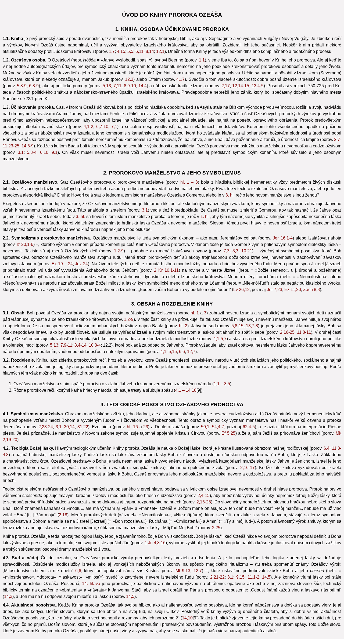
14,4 (142, 85)
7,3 (227, 251)
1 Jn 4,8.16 (155, 542)
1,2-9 (119, 251)
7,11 (117, 85)
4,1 (163, 351)
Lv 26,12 (241, 289)
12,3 (129, 79)
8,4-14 (80, 345)
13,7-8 (252, 326)
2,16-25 (287, 332)
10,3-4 (95, 345)
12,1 (160, 51)
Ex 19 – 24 (62, 264)
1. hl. (205, 216)
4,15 (121, 51)
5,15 (173, 351)
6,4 (326, 448)
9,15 (240, 577)
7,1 (114, 126)
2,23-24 (45, 426)
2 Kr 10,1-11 (166, 270)
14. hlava (91, 583)
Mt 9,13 (183, 570)
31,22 (82, 426)
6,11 (139, 51)
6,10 (44, 152)
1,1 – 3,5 (222, 384)
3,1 (21, 152)
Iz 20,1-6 (25, 244)
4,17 (180, 79)
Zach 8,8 (311, 289)
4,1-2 (88, 126)
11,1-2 (253, 577)
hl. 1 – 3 (189, 182)
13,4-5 (258, 85)
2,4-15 (204, 495)
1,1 (202, 60)
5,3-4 (32, 152)
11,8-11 (304, 332)
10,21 (246, 251)
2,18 (63, 515)
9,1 (55, 152)
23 (145, 426)
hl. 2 (183, 326)
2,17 (225, 85)
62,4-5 (249, 426)
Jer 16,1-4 (282, 238)
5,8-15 (237, 326)
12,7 (191, 351)
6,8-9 (34, 85)
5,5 (130, 51)
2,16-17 (247, 467)
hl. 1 (195, 313)
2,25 (216, 527)
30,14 (69, 426)
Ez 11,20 (292, 289)
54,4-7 (218, 426)
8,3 (235, 251)
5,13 (107, 85)
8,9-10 (130, 85)
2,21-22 (217, 577)
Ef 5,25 (228, 433)
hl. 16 (132, 426)
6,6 (182, 351)
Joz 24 (81, 264)
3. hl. (230, 195)
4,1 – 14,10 (185, 390)
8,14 (150, 51)
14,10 (187, 618)
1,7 (112, 51)
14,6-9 (28, 146)
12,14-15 (240, 85)
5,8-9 (22, 85)
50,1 (205, 426)
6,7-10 (102, 126)
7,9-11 (66, 345)
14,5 (266, 577)
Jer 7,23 (274, 289)
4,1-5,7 (220, 338)
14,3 (8, 596)
